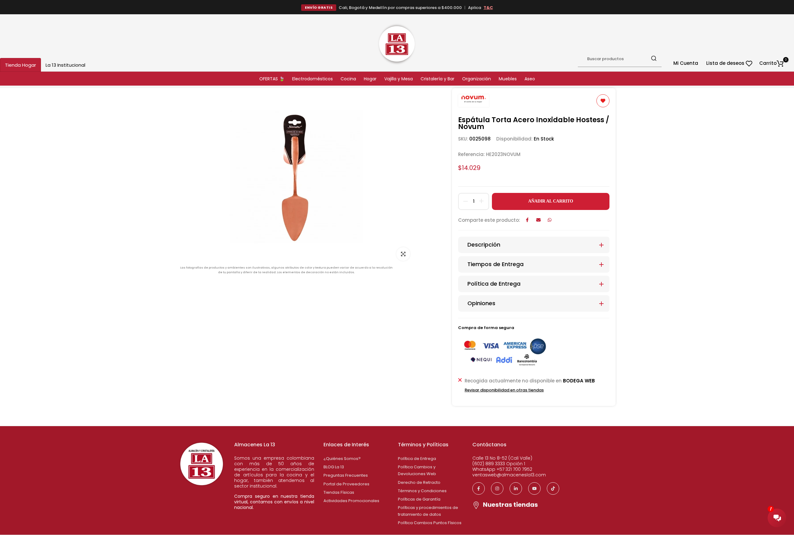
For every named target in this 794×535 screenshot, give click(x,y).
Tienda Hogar (20, 65)
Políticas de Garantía (419, 499)
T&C (488, 8)
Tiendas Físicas (338, 492)
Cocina (348, 79)
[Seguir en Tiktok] (553, 488)
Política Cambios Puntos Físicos (430, 523)
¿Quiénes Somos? (342, 458)
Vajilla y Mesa (398, 79)
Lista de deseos (726, 63)
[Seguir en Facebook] (478, 488)
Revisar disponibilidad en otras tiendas (504, 390)
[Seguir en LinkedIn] (516, 488)
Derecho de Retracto (419, 482)
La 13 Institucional (65, 65)
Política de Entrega (417, 458)
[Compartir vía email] (538, 219)
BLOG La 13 (333, 467)
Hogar (370, 79)
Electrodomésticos (312, 79)
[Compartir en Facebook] (527, 219)
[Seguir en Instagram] (497, 488)
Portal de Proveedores (346, 484)
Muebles (508, 79)
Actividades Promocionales (351, 501)
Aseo (529, 79)
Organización (476, 79)
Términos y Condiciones (422, 491)
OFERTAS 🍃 (271, 79)
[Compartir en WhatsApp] (549, 219)
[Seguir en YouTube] (534, 488)
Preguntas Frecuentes (345, 475)
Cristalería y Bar (437, 79)
